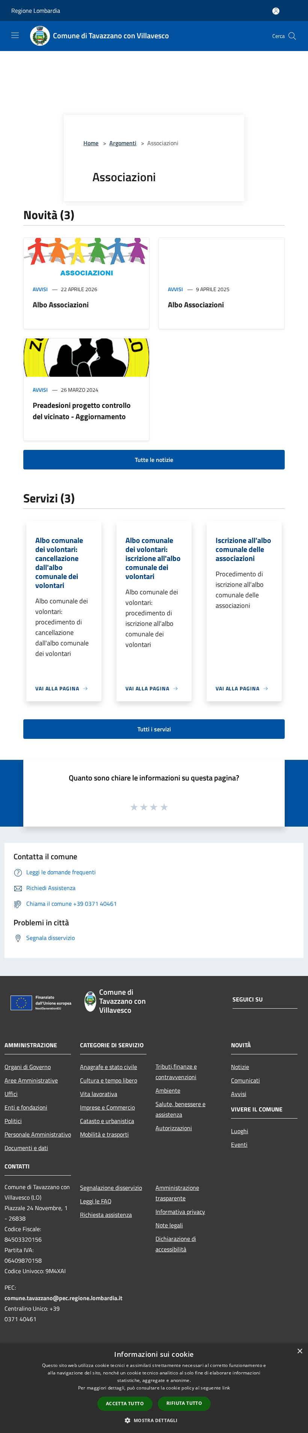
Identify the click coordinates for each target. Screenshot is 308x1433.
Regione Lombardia (35, 10)
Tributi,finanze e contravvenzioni (176, 1071)
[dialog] (154, 1388)
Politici (13, 1120)
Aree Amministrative (31, 1080)
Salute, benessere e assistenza (180, 1109)
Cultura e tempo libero (108, 1080)
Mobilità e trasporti (104, 1134)
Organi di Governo (28, 1066)
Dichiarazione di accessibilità (176, 1244)
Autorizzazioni (174, 1127)
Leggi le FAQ (96, 1201)
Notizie (240, 1066)
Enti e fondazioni (26, 1107)
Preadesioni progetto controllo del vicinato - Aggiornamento (82, 410)
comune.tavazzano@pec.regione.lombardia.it (63, 1297)
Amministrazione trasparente (177, 1193)
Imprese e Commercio (107, 1107)
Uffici (11, 1093)
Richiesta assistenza (106, 1214)
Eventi (239, 1144)
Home (90, 142)
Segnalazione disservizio (111, 1187)
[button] (153, 1420)
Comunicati (245, 1080)
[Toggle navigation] (15, 35)
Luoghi (239, 1130)
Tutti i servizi (154, 729)
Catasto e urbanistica (107, 1120)
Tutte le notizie (154, 459)
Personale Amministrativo (38, 1134)
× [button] (299, 1351)
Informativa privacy (180, 1211)
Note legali (169, 1225)
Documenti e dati (26, 1147)
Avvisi (40, 289)
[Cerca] (292, 36)
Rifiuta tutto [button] (184, 1403)
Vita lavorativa (98, 1093)
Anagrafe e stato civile (108, 1066)
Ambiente (168, 1090)
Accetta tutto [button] (125, 1403)
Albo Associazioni (61, 304)
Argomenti (122, 142)
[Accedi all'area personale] (276, 11)
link (226, 1388)
